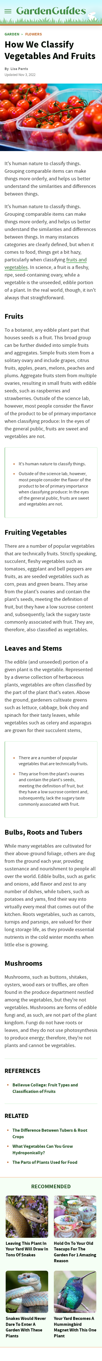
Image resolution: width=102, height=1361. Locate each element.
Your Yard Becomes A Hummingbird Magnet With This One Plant (75, 1327)
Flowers (33, 34)
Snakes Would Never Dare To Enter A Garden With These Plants (26, 1327)
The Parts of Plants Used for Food (44, 1162)
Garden (12, 34)
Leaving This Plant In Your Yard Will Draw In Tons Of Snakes (27, 1249)
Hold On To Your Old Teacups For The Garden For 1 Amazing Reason (75, 1252)
